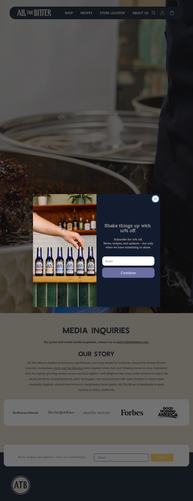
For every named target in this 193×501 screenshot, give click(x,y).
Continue (128, 272)
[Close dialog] (155, 199)
